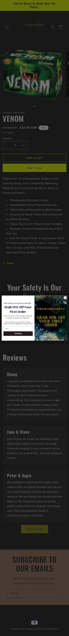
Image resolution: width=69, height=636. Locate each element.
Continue (18, 333)
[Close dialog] (65, 297)
